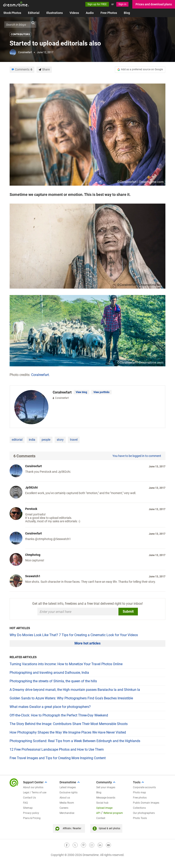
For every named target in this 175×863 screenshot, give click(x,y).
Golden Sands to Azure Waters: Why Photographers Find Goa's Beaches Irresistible (71, 698)
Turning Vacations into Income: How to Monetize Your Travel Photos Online (66, 664)
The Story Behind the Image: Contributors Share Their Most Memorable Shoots (69, 724)
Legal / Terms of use (34, 792)
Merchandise (67, 813)
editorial (17, 439)
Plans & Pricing (32, 818)
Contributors (20, 34)
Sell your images (105, 787)
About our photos (33, 787)
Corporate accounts (144, 787)
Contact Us (29, 797)
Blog (127, 13)
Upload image (104, 807)
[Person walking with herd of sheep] (87, 330)
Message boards (105, 797)
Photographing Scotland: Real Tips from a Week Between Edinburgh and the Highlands (75, 741)
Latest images (68, 787)
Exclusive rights (68, 792)
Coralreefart (25, 52)
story (60, 439)
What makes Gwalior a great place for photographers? (50, 707)
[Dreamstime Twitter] (75, 845)
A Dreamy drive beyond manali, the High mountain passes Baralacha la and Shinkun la (75, 690)
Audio (90, 13)
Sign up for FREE (97, 4)
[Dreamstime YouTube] (108, 845)
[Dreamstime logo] (14, 782)
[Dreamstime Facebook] (66, 845)
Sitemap (28, 807)
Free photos (140, 797)
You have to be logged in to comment (136, 456)
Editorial (33, 13)
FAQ (25, 802)
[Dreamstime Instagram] (91, 845)
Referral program (113, 813)
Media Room (67, 802)
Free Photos (109, 13)
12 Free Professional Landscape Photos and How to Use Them (57, 749)
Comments (23, 69)
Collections (139, 807)
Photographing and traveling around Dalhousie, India (49, 673)
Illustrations (54, 13)
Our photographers (144, 813)
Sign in (122, 4)
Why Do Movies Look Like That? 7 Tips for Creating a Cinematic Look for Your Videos (74, 635)
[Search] (33, 24)
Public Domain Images (146, 802)
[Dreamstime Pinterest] (83, 845)
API (98, 813)
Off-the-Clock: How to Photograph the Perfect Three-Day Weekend (59, 715)
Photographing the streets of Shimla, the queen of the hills (53, 681)
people (46, 439)
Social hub (102, 802)
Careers (64, 807)
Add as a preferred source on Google (142, 69)
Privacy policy (31, 813)
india (32, 439)
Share (46, 69)
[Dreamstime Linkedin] (100, 845)
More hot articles (87, 643)
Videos (74, 13)
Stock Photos (12, 13)
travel (73, 439)
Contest (100, 818)
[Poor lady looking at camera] (87, 246)
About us (65, 797)
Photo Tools (140, 818)
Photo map (139, 792)
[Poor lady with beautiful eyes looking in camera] (87, 134)
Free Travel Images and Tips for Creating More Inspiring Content (58, 758)
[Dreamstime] (16, 3)
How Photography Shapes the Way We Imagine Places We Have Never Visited (68, 732)
